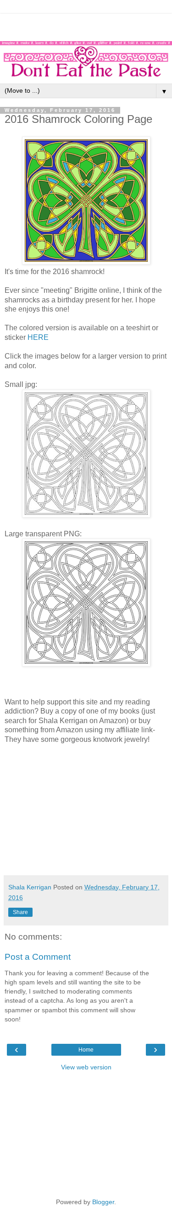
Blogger (103, 1202)
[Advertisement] (86, 25)
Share (20, 912)
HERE (38, 337)
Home (86, 1050)
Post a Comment (38, 957)
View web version (86, 1067)
